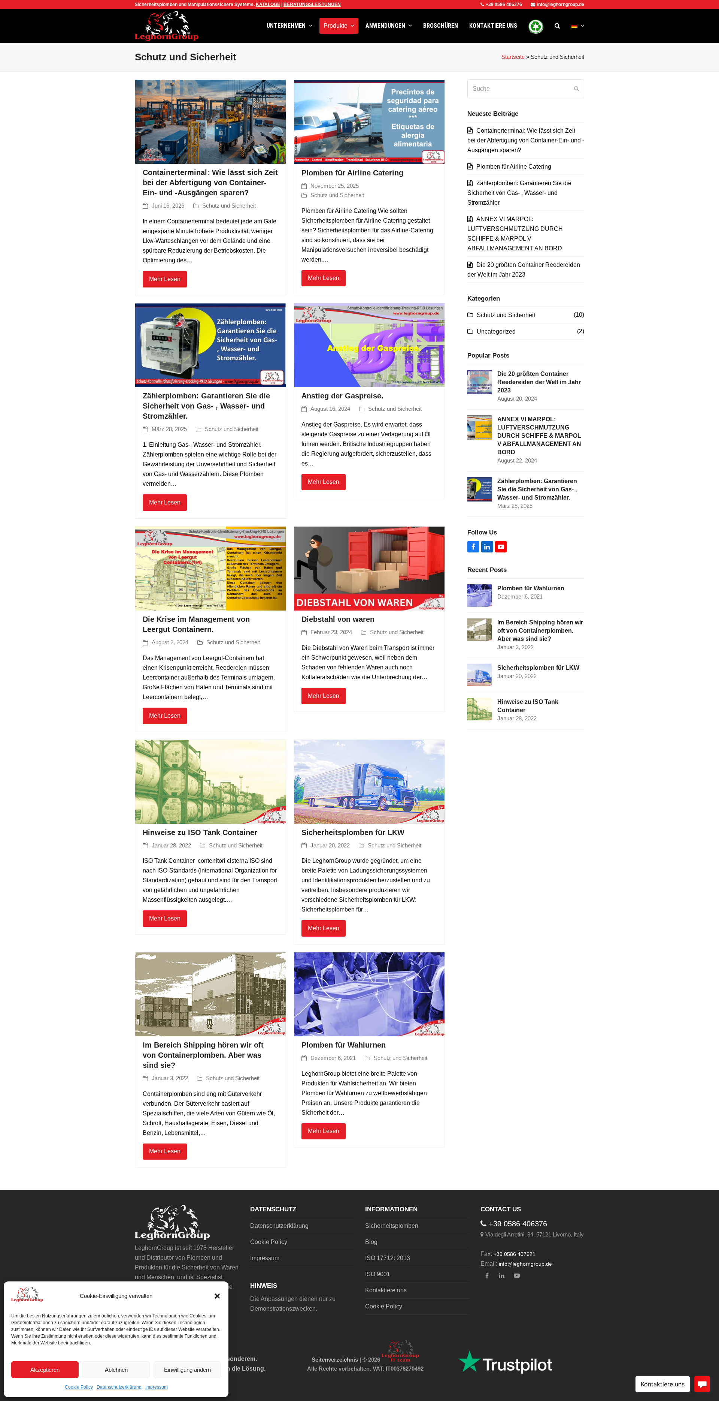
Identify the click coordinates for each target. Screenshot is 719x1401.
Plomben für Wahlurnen (343, 1045)
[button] (217, 1296)
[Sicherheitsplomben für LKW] (369, 781)
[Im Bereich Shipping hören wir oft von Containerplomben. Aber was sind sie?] (210, 994)
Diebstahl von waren (337, 619)
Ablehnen (116, 1370)
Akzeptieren (45, 1370)
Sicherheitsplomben (391, 1226)
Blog (371, 1242)
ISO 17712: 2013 (387, 1258)
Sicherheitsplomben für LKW (352, 832)
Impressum (156, 1387)
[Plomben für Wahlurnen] (369, 994)
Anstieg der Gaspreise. (342, 396)
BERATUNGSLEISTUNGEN (312, 4)
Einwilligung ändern (187, 1370)
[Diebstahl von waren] (369, 568)
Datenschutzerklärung (119, 1387)
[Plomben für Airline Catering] (369, 121)
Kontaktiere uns (386, 1290)
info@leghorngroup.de (560, 4)
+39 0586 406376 (504, 4)
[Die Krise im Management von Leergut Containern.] (210, 568)
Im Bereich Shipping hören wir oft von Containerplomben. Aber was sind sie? (203, 1055)
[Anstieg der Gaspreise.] (369, 344)
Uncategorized (496, 331)
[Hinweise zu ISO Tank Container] (210, 781)
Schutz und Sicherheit (229, 206)
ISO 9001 (377, 1274)
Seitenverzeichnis (335, 1360)
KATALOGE (268, 4)
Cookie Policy (79, 1387)
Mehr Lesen (164, 279)
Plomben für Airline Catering (352, 173)
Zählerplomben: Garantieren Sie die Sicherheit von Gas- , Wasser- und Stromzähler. (206, 406)
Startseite (513, 57)
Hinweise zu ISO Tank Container (200, 832)
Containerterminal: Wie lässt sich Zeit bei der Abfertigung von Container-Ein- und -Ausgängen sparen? (210, 182)
